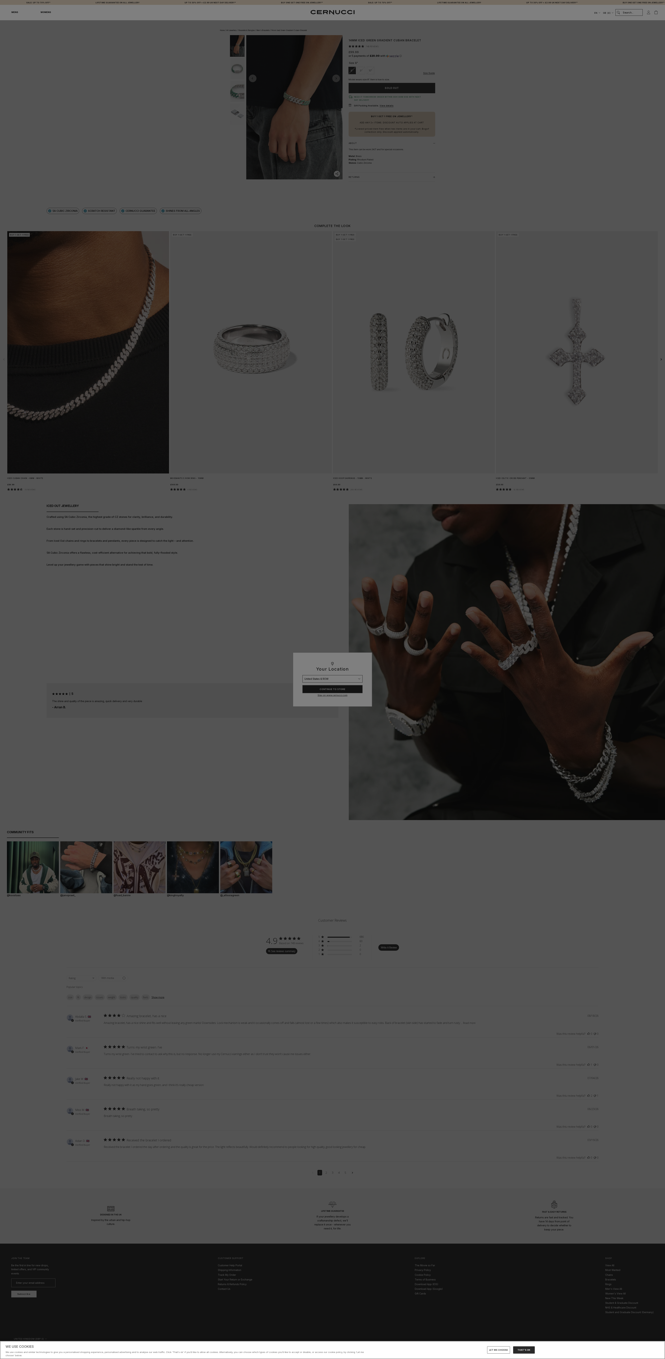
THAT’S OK (523, 1349)
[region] (332, 1350)
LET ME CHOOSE (498, 1349)
